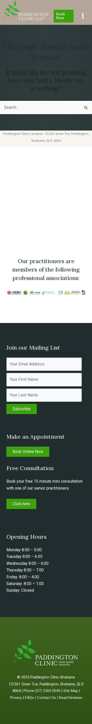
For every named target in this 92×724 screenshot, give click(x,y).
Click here (21, 503)
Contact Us (46, 697)
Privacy (16, 697)
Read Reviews (70, 697)
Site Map (70, 690)
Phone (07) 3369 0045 (42, 690)
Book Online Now (28, 451)
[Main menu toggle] (82, 16)
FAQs (29, 697)
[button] (64, 16)
